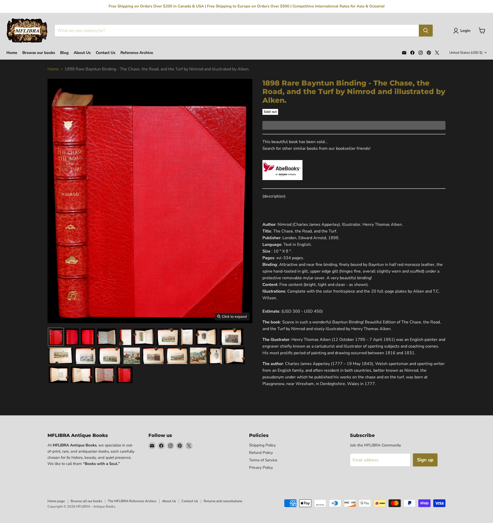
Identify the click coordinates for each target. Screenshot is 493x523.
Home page (56, 501)
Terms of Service (263, 460)
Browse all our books (86, 501)
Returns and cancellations (223, 501)
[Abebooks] (282, 183)
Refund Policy (261, 452)
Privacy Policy (261, 467)
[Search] (426, 30)
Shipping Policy (262, 445)
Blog (64, 53)
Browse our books (38, 53)
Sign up (425, 460)
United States (465, 52)
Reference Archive (136, 53)
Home (11, 53)
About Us (82, 53)
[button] (462, 31)
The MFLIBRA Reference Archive (132, 501)
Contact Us (105, 53)
